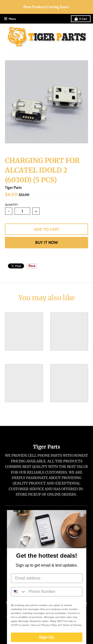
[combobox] (18, 591)
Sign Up (46, 637)
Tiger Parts (13, 187)
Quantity (11, 204)
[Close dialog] (81, 514)
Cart (83, 19)
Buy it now (46, 242)
